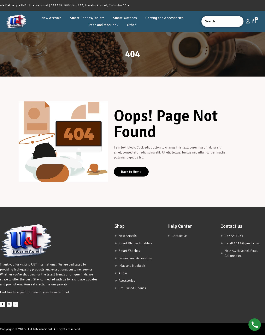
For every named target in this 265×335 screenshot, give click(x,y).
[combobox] (222, 21)
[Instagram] (9, 304)
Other (131, 25)
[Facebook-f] (2, 304)
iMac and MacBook (103, 25)
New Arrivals (51, 18)
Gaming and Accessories (164, 18)
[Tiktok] (15, 304)
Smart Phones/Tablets (87, 18)
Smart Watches (125, 18)
